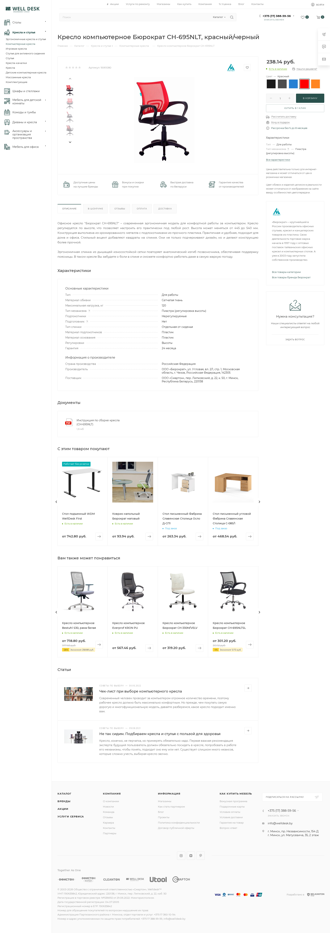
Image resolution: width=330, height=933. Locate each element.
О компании (111, 801)
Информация (169, 793)
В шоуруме (95, 208)
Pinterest (201, 856)
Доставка (165, 208)
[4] (76, 67)
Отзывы (119, 208)
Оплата (142, 208)
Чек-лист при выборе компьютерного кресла (140, 691)
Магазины (164, 801)
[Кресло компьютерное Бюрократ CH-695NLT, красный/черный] (164, 120)
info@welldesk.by (280, 823)
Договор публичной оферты (176, 827)
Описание (69, 208)
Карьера (108, 822)
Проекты (163, 817)
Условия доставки (231, 817)
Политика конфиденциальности (179, 822)
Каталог (64, 793)
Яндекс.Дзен (191, 856)
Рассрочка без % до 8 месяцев (289, 128)
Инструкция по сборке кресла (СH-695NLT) (98, 422)
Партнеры (109, 833)
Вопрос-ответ (228, 827)
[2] (69, 67)
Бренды (63, 801)
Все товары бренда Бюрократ (291, 277)
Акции (62, 808)
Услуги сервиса (70, 816)
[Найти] (231, 17)
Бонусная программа (233, 801)
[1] (66, 67)
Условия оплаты (230, 811)
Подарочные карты (232, 806)
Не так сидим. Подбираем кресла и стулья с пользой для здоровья (160, 734)
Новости (108, 806)
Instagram (181, 856)
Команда (108, 811)
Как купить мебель (236, 793)
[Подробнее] (248, 688)
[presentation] (70, 78)
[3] (72, 67)
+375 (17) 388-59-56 (277, 16)
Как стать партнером (171, 806)
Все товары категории (286, 271)
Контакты (109, 827)
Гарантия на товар (232, 822)
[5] (79, 67)
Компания (112, 793)
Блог (161, 811)
